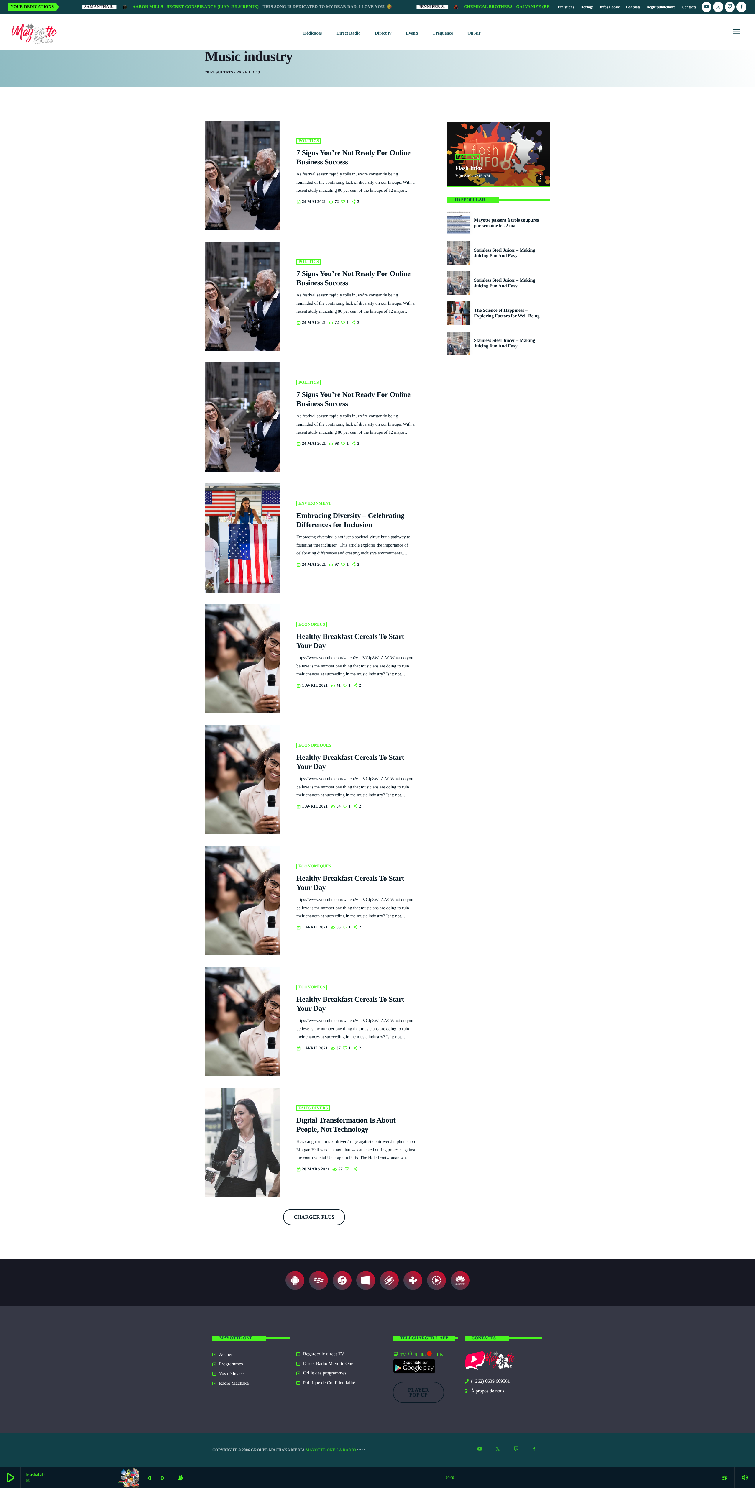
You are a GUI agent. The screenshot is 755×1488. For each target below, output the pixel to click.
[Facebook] (741, 7)
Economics (311, 624)
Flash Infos (468, 168)
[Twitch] (730, 7)
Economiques (314, 745)
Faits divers (313, 1108)
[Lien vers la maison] (33, 32)
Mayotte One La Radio (331, 1450)
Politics (308, 141)
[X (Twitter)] (718, 7)
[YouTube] (707, 7)
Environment (314, 503)
